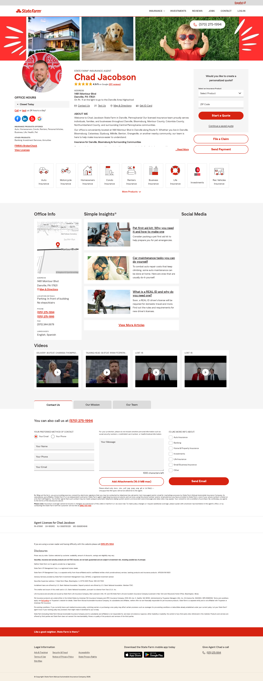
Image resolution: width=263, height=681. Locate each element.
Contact (226, 11)
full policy (45, 600)
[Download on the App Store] (133, 655)
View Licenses (22, 150)
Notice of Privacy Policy (63, 657)
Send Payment (221, 149)
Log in (241, 11)
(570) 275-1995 (45, 316)
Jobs (212, 11)
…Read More (182, 149)
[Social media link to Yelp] (32, 119)
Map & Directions (49, 289)
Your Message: (108, 442)
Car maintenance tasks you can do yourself (154, 260)
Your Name (41, 446)
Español (239, 3)
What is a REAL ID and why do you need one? (153, 293)
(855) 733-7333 (85, 505)
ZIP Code (205, 104)
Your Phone (61, 436)
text (24, 110)
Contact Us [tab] (53, 404)
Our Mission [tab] (93, 404)
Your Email (44, 436)
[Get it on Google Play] (154, 655)
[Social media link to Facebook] (18, 119)
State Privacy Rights (88, 657)
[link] (29, 11)
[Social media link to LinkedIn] (25, 119)
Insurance (155, 11)
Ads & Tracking (41, 652)
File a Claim (221, 139)
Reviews (197, 11)
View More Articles (131, 325)
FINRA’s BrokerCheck (26, 146)
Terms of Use (40, 657)
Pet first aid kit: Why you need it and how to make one (153, 230)
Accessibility (84, 652)
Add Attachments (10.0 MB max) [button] (131, 481)
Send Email (198, 481)
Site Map (38, 661)
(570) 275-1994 (45, 312)
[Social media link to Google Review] (40, 119)
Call (17, 110)
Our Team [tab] (132, 404)
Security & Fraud (60, 652)
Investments (178, 11)
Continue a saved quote (221, 126)
